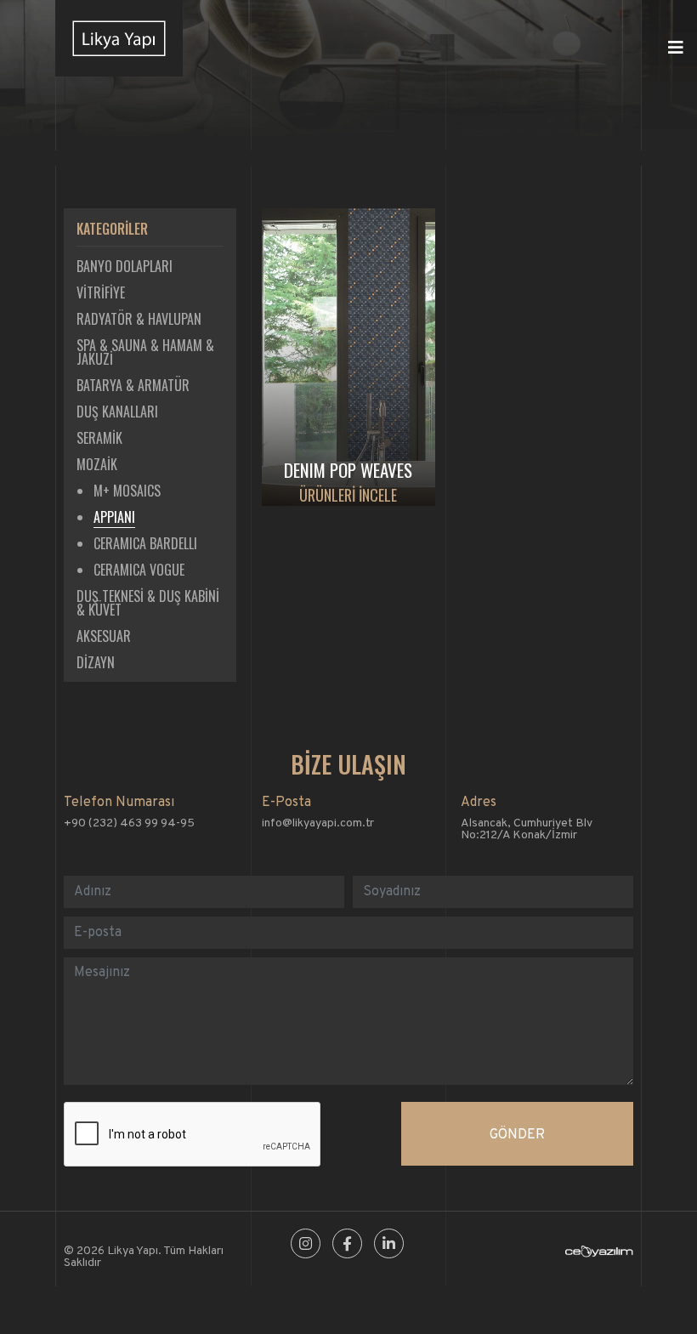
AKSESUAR (103, 636)
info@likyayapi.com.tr (318, 823)
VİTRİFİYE (100, 292)
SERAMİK (99, 438)
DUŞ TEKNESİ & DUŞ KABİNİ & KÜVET (147, 603)
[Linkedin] (389, 1245)
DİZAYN (95, 662)
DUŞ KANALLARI (117, 411)
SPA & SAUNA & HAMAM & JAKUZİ (145, 352)
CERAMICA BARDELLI (145, 543)
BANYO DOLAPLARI (124, 266)
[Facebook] (347, 1245)
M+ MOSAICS (127, 490)
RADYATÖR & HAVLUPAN (138, 319)
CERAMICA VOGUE (139, 569)
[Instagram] (305, 1245)
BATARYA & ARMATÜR (133, 385)
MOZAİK (96, 464)
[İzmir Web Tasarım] (599, 1254)
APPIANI (114, 517)
